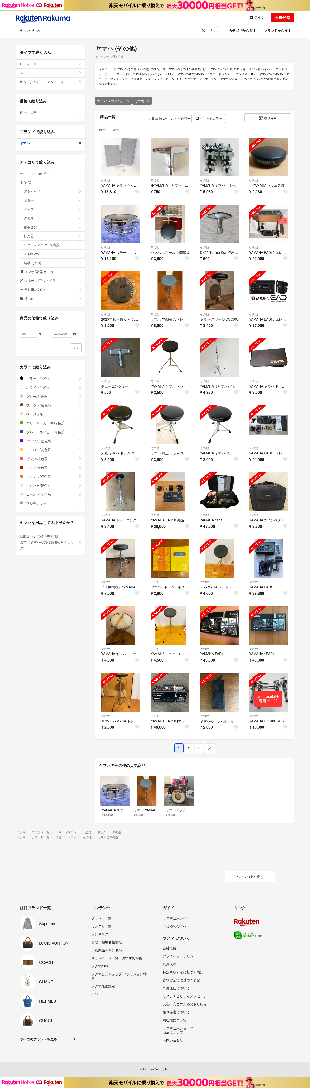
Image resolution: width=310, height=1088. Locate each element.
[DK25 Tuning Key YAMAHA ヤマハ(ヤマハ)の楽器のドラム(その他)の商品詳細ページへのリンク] (219, 224)
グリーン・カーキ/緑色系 (44, 423)
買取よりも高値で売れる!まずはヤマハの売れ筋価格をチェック (47, 542)
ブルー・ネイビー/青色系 (44, 431)
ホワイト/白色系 (38, 387)
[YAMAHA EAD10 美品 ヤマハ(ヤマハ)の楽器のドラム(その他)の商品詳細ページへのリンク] (170, 491)
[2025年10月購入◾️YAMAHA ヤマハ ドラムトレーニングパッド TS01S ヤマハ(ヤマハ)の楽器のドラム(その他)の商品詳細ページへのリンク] (120, 290)
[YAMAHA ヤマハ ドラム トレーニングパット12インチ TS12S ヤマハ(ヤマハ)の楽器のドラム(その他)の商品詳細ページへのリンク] (120, 625)
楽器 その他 (33, 262)
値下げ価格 (28, 112)
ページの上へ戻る (250, 876)
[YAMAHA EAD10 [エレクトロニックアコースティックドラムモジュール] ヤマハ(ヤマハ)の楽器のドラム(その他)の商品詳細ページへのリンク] (170, 692)
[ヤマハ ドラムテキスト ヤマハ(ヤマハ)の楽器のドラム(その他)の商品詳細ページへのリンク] (170, 558)
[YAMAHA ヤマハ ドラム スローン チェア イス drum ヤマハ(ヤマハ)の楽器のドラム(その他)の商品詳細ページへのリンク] (219, 424)
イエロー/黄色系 (38, 449)
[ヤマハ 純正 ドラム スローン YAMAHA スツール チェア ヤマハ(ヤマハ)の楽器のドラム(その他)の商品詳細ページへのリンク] (170, 424)
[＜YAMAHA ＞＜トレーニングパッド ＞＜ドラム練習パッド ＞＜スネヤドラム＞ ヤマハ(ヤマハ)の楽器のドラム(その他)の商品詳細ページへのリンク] (219, 558)
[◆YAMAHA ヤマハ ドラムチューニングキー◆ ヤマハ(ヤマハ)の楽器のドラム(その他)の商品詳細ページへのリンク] (170, 157)
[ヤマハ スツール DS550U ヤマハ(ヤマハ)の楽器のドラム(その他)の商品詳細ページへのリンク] (170, 224)
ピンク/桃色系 (36, 458)
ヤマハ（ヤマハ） (110, 100)
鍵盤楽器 (30, 227)
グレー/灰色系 (36, 396)
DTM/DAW (31, 253)
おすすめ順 (179, 118)
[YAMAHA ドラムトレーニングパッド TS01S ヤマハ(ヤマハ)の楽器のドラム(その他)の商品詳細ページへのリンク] (170, 625)
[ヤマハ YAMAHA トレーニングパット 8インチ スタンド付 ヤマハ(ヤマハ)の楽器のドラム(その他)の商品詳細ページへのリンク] (170, 290)
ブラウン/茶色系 (38, 405)
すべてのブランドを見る (38, 1039)
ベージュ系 (34, 414)
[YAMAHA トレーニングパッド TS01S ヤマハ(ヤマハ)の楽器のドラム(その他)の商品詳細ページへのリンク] (120, 491)
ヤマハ (25, 142)
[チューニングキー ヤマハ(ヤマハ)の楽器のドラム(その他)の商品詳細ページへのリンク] (120, 357)
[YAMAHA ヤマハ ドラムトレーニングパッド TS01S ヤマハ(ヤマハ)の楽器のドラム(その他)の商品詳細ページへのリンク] (170, 357)
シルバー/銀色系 (38, 485)
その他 (139, 100)
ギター (29, 200)
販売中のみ (159, 118)
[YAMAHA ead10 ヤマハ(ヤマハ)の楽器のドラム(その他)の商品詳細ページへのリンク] (219, 491)
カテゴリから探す (242, 30)
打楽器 (29, 235)
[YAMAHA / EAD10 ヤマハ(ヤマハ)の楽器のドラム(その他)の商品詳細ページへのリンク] (268, 625)
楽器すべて (32, 191)
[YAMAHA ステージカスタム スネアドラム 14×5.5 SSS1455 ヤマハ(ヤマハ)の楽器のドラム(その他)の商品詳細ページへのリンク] (120, 224)
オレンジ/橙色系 (38, 476)
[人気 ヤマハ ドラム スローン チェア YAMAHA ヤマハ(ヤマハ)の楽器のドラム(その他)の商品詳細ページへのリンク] (120, 424)
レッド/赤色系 (36, 467)
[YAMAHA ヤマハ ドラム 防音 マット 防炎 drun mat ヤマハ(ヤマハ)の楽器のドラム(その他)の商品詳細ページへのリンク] (268, 357)
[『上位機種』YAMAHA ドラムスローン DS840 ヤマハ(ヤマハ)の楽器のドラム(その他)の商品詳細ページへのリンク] (120, 558)
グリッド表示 (209, 118)
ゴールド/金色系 (38, 494)
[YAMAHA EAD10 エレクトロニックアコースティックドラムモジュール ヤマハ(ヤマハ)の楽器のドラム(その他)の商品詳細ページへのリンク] (268, 224)
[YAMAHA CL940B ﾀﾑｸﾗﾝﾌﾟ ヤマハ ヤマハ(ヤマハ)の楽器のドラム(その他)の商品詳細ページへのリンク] (268, 692)
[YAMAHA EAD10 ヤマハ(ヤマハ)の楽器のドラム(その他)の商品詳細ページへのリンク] (268, 558)
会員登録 (282, 17)
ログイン (257, 17)
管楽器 (29, 218)
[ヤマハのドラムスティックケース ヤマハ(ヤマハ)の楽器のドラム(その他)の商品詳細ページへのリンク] (219, 692)
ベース (29, 209)
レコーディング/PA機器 (41, 244)
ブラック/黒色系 (38, 378)
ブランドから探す (277, 30)
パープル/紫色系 (38, 440)
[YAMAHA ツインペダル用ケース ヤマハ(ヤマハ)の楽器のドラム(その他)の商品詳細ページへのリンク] (268, 491)
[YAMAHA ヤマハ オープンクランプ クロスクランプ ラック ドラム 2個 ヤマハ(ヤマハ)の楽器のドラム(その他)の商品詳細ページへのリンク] (219, 157)
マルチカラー (35, 503)
